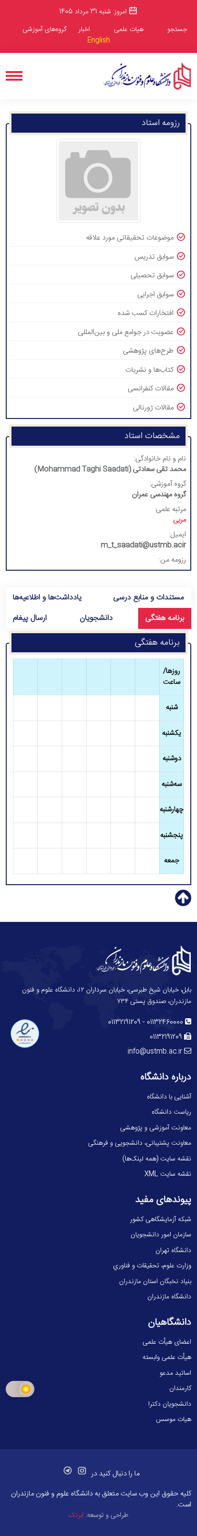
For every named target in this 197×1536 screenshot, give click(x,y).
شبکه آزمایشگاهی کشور (160, 1219)
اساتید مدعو (175, 1373)
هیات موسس (173, 1419)
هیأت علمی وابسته (166, 1357)
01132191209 (124, 1022)
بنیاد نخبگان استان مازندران (155, 1281)
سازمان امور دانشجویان (161, 1235)
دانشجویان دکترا (169, 1404)
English (99, 40)
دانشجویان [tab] (96, 618)
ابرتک (76, 1515)
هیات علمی (128, 29)
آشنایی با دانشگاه (169, 1097)
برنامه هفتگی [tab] (164, 618)
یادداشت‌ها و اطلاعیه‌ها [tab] (47, 597)
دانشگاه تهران (173, 1250)
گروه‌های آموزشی (44, 29)
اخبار (84, 29)
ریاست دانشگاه (171, 1112)
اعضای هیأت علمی (166, 1342)
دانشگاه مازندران (169, 1297)
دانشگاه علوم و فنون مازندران (52, 1494)
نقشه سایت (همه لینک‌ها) (156, 1159)
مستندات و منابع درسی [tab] (148, 597)
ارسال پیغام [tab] (30, 618)
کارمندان (180, 1388)
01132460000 (165, 1022)
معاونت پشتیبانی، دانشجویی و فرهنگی (139, 1143)
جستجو (177, 29)
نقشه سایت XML (167, 1174)
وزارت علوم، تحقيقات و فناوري (152, 1266)
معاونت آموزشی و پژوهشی (155, 1128)
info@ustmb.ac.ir (155, 1051)
